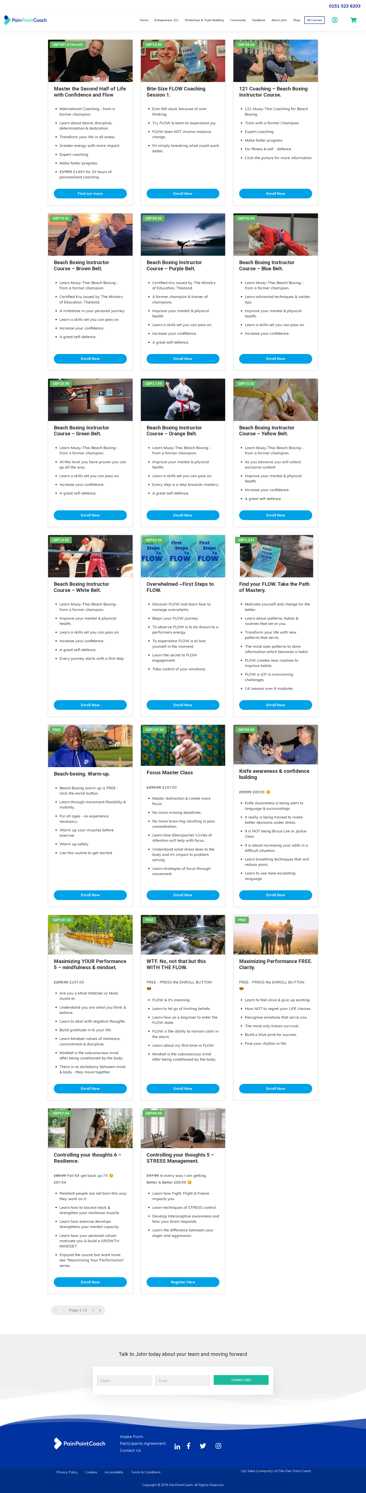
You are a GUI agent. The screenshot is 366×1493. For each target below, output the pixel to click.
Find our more (90, 193)
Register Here (183, 1282)
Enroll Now (182, 193)
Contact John (241, 1380)
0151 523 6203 (344, 6)
